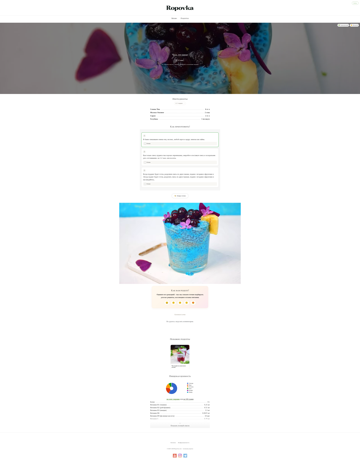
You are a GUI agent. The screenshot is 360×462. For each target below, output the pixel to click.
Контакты (173, 442)
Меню (174, 18)
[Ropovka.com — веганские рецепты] (180, 8)
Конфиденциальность (183, 442)
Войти (355, 3)
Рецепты (185, 18)
